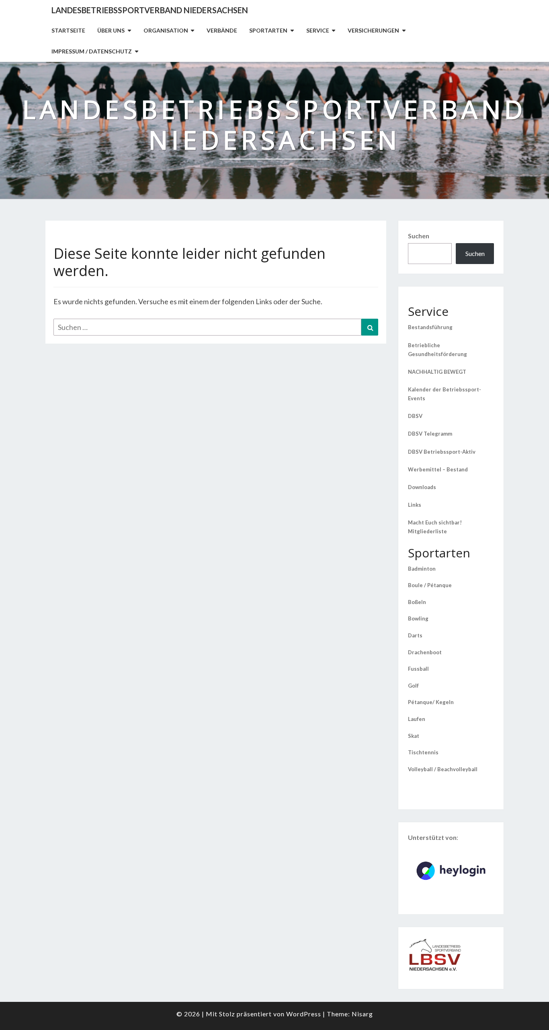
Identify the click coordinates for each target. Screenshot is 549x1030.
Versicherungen (373, 30)
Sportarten (268, 30)
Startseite (68, 30)
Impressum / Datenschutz (91, 51)
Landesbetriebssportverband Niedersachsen (149, 10)
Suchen (418, 236)
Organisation (165, 30)
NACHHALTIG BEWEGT (437, 372)
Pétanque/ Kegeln (431, 702)
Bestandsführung (430, 327)
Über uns (111, 30)
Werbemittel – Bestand (438, 469)
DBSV (415, 416)
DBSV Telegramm (430, 433)
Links (414, 505)
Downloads (422, 487)
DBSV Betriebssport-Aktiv (441, 451)
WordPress (303, 1014)
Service (317, 30)
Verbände (222, 30)
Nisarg (362, 1014)
